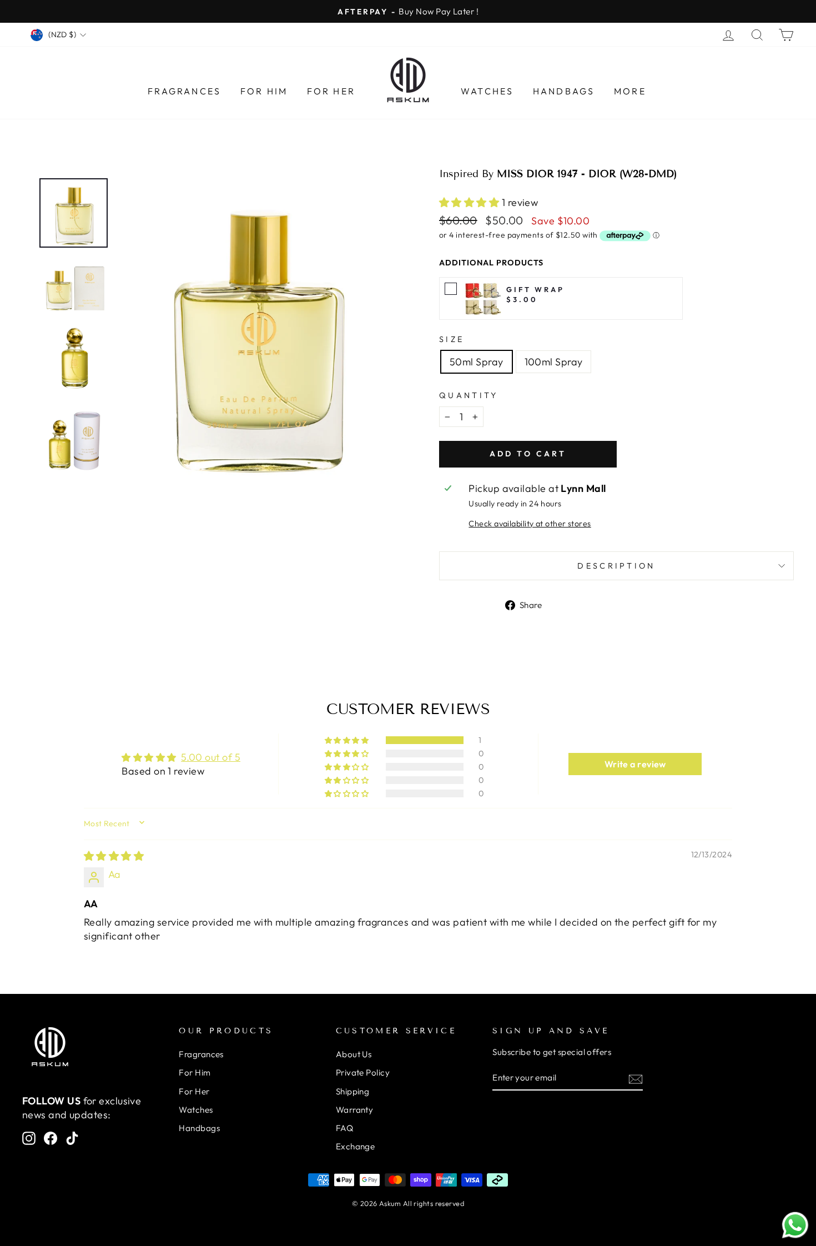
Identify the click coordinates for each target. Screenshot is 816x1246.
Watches (487, 91)
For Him (264, 91)
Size (451, 339)
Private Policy (363, 1072)
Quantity (468, 395)
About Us (354, 1054)
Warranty (355, 1109)
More (630, 91)
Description (616, 566)
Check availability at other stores (530, 524)
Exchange (355, 1146)
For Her (331, 91)
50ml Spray (476, 361)
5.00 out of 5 (210, 757)
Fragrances (184, 91)
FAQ (344, 1128)
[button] (470, 202)
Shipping (353, 1091)
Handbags (564, 91)
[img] (114, 856)
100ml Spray (554, 361)
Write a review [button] (635, 764)
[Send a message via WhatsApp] (795, 1225)
